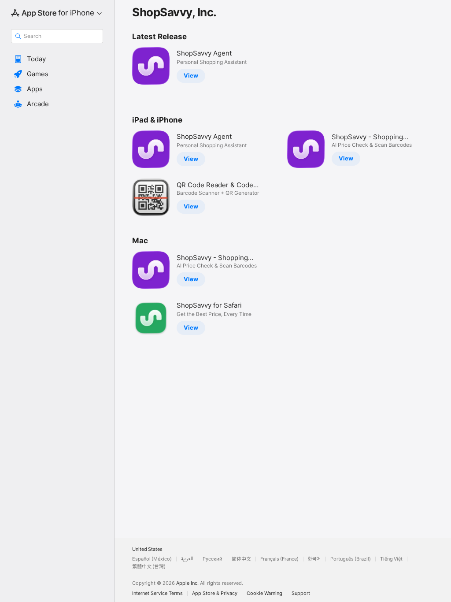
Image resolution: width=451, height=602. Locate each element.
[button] (57, 59)
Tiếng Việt (391, 559)
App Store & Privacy (214, 593)
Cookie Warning (264, 593)
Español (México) (152, 559)
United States (147, 549)
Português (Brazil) (350, 559)
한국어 (314, 559)
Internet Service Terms (157, 593)
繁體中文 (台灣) (149, 566)
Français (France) (279, 559)
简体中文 (241, 559)
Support (301, 593)
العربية (187, 559)
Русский (212, 559)
